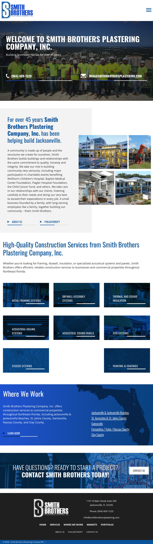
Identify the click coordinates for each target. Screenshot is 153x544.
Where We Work (73, 524)
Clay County (97, 434)
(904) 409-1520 (105, 511)
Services (55, 524)
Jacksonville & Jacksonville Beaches (110, 412)
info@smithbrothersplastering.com (101, 517)
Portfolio (107, 524)
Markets (92, 524)
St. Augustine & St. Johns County (109, 418)
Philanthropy (75, 532)
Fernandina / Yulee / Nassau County (110, 429)
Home (42, 524)
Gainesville (97, 423)
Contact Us (139, 470)
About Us (59, 532)
